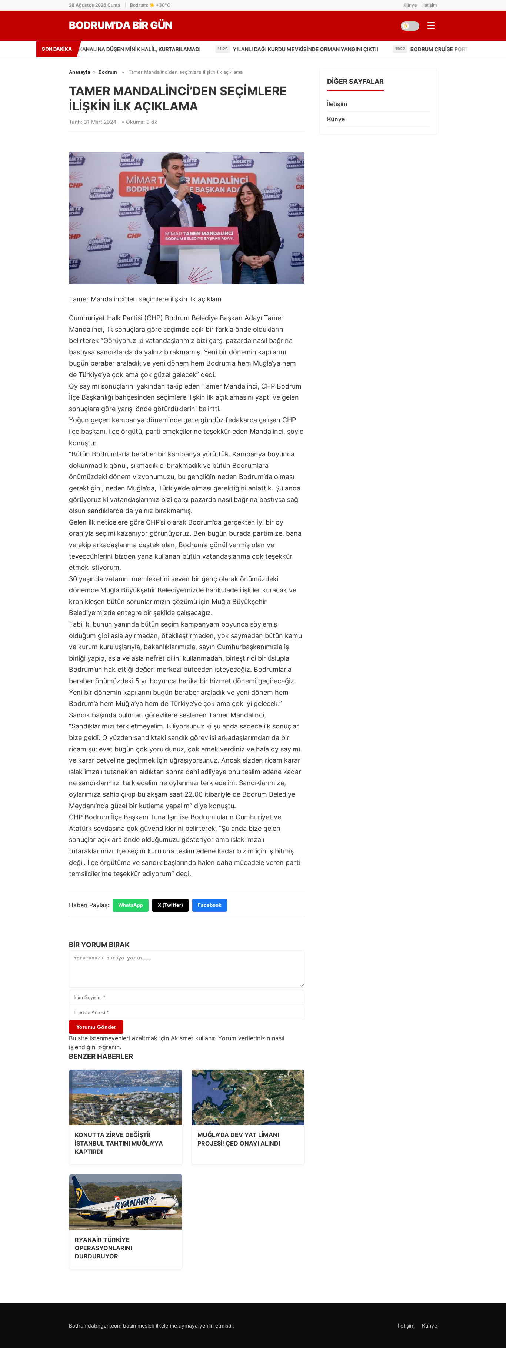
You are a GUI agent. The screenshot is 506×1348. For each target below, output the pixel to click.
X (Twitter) (170, 905)
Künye (410, 5)
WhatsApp (130, 905)
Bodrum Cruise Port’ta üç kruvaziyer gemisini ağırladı (414, 49)
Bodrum (108, 72)
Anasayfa (79, 72)
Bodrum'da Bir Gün (120, 25)
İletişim (429, 5)
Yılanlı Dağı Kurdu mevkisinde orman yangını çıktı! (230, 49)
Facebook (210, 905)
